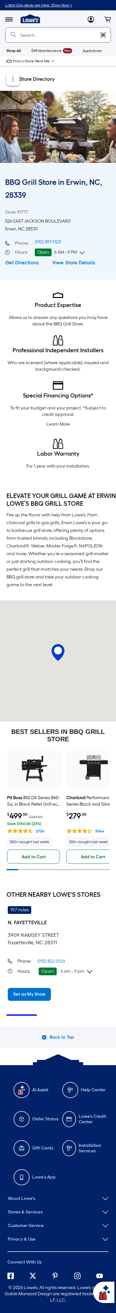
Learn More (58, 424)
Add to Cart (34, 857)
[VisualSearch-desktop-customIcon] (103, 34)
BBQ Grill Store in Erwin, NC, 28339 (53, 188)
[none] (58, 1198)
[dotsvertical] (12, 79)
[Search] (13, 34)
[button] (107, 19)
